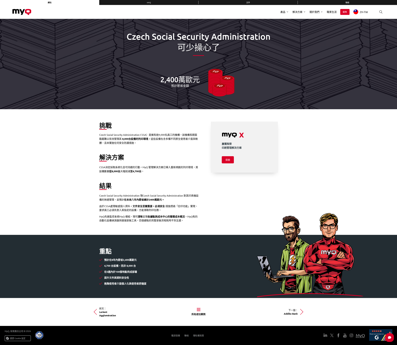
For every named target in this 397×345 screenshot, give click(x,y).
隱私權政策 (198, 335)
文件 (248, 2)
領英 (325, 335)
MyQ (149, 2)
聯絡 (347, 2)
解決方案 (297, 11)
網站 (49, 2)
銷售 (345, 11)
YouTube (345, 335)
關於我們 (314, 11)
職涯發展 (175, 335)
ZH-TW (364, 11)
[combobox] (363, 12)
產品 (282, 11)
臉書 (338, 335)
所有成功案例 (198, 314)
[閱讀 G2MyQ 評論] (380, 335)
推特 (332, 335)
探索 (227, 159)
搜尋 (381, 12)
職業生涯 (332, 11)
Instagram (351, 335)
